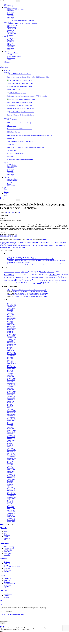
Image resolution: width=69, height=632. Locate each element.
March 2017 (10, 409)
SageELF (10, 19)
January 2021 (11, 352)
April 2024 (10, 323)
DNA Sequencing (12, 25)
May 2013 (10, 484)
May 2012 (10, 503)
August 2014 (11, 459)
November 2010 (11, 518)
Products (6, 7)
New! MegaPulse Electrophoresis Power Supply (21, 257)
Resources (6, 51)
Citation (16, 239)
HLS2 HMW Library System (15, 9)
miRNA (29, 277)
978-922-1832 (5, 614)
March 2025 (10, 315)
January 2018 (11, 393)
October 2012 (11, 495)
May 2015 (10, 445)
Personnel (6, 531)
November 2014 (11, 455)
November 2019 (11, 367)
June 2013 (10, 482)
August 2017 (11, 401)
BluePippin (10, 12)
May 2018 (10, 386)
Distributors (7, 535)
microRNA (22, 277)
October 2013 (11, 476)
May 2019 (10, 373)
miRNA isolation (35, 277)
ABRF (11, 272)
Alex (18, 212)
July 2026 (10, 303)
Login (5, 193)
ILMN (58, 274)
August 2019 (11, 368)
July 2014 (10, 461)
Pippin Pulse (10, 17)
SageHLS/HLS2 (12, 166)
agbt (14, 272)
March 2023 (10, 332)
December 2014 (11, 453)
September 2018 (11, 385)
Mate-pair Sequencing (9, 277)
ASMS (26, 272)
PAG (66, 277)
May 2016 (10, 425)
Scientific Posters (12, 180)
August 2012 (11, 499)
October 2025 (11, 306)
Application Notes (12, 53)
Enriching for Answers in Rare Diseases (18, 262)
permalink (44, 239)
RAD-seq (17, 282)
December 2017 (11, 394)
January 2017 (11, 412)
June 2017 (10, 404)
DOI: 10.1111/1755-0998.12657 (9, 236)
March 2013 (10, 487)
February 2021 (11, 350)
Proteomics (10, 35)
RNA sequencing (29, 282)
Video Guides (11, 38)
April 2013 (10, 485)
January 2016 (11, 432)
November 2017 (11, 396)
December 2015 (11, 433)
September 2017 (11, 399)
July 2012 (10, 500)
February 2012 (11, 508)
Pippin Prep (10, 10)
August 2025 (11, 308)
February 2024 (11, 324)
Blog (5, 61)
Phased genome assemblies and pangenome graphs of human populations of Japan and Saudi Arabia (35, 264)
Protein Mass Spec (56, 280)
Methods (17, 277)
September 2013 (11, 477)
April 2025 (10, 313)
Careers (6, 536)
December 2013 (11, 472)
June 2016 (10, 424)
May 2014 (10, 464)
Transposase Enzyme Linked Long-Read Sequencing (22, 23)
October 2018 (11, 383)
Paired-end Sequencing (9, 280)
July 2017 (10, 402)
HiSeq (32, 274)
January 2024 (11, 326)
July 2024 (10, 319)
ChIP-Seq (43, 272)
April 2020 (10, 360)
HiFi (25, 274)
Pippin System (42, 280)
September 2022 (11, 339)
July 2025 (10, 310)
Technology (7, 70)
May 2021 (10, 349)
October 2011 (11, 512)
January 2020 (11, 365)
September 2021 (11, 344)
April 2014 (10, 466)
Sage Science (4, 67)
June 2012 (10, 502)
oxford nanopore (51, 277)
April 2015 (10, 446)
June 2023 (10, 331)
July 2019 (10, 370)
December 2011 (11, 510)
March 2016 (10, 429)
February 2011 (11, 516)
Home (5, 4)
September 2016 (11, 419)
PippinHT (10, 14)
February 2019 (11, 378)
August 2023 (11, 329)
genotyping (21, 274)
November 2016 (11, 415)
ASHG (22, 272)
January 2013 (11, 490)
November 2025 (11, 305)
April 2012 (10, 505)
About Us (3, 528)
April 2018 (10, 388)
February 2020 (11, 363)
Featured (16, 274)
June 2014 (10, 463)
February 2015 (11, 450)
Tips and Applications (53, 282)
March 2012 (10, 507)
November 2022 (11, 337)
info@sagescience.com (18, 614)
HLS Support (11, 45)
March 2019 (10, 376)
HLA (36, 274)
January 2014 (11, 471)
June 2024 (10, 321)
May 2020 (10, 359)
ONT (44, 277)
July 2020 (10, 357)
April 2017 (10, 407)
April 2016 (10, 427)
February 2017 (11, 411)
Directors (6, 533)
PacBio (61, 277)
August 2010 (11, 521)
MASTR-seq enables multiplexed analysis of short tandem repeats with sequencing (30, 259)
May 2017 (10, 406)
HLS (38, 274)
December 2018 (11, 381)
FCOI (5, 539)
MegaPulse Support (9, 583)
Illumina (53, 274)
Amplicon (18, 272)
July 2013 (10, 481)
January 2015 (11, 451)
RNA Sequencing (12, 27)
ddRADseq (50, 272)
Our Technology (8, 6)
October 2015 (11, 437)
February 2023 (11, 334)
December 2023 (11, 328)
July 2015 (10, 442)
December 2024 (11, 318)
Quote (5, 189)
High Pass (28, 274)
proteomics (11, 282)
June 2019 (10, 372)
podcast (49, 280)
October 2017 (11, 398)
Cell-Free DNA (11, 33)
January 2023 (11, 336)
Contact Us (7, 62)
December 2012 (11, 492)
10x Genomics (7, 272)
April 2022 (10, 341)
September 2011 (11, 513)
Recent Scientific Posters (14, 56)
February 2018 (11, 391)
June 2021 (10, 347)
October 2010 (11, 520)
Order (2, 604)
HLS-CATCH (44, 274)
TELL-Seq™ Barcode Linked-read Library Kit (20, 20)
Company (6, 192)
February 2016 (11, 430)
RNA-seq (23, 283)
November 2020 (11, 354)
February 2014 (11, 469)
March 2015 (10, 448)
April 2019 (10, 375)
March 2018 (10, 389)
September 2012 (11, 497)
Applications (7, 22)
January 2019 (11, 380)
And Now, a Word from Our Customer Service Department (29, 290)
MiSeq (41, 277)
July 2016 (10, 422)
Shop (5, 195)
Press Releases (11, 58)
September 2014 (11, 458)
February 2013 (11, 489)
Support (6, 36)
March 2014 (10, 468)
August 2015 (11, 440)
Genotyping (10, 30)
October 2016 (11, 417)
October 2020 (11, 355)
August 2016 (11, 420)
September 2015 (11, 438)
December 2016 (11, 414)
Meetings (9, 59)
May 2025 (10, 311)
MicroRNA (10, 32)
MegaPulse (10, 15)
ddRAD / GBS (8, 550)
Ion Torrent (64, 274)
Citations (9, 54)
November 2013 (11, 474)
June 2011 (10, 515)
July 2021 (10, 345)
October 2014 (11, 456)
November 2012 (11, 494)
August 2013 (11, 479)
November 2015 (11, 435)
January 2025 (11, 316)
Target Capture (11, 28)
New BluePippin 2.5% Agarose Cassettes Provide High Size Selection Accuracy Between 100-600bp (36, 260)
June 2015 (10, 443)
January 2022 (11, 342)
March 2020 (10, 362)
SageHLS (44, 283)
